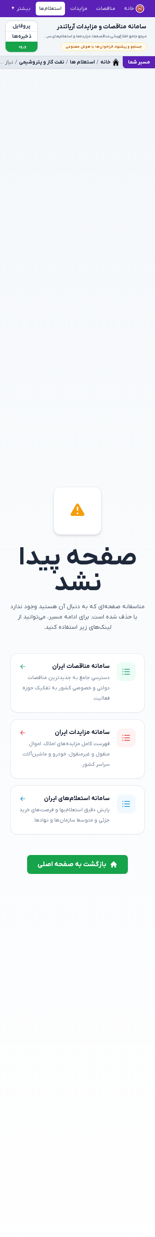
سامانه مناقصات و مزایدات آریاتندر (101, 27)
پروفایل (21, 26)
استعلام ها (82, 62)
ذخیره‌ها (21, 36)
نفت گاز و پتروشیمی (41, 62)
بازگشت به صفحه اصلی (71, 864)
